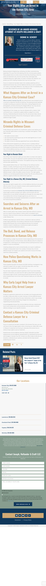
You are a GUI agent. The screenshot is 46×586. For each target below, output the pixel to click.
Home (4, 24)
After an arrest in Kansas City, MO (12, 100)
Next (44, 363)
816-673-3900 (5, 390)
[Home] (10, 2)
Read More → (28, 53)
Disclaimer (18, 520)
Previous (1, 363)
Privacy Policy (11, 500)
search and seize (37, 215)
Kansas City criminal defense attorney (28, 190)
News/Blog (10, 24)
